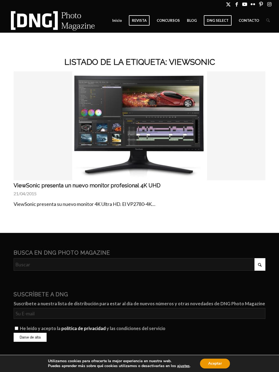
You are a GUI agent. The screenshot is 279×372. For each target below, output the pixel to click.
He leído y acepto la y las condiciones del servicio (92, 328)
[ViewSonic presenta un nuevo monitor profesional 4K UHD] (139, 125)
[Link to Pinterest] (261, 4)
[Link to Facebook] (237, 4)
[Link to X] (228, 4)
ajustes (183, 366)
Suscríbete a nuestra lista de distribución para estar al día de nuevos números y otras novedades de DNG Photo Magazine (139, 303)
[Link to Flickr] (253, 4)
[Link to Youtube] (245, 4)
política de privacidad (83, 328)
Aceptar (215, 363)
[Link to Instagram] (269, 4)
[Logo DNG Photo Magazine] (51, 20)
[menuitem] (117, 20)
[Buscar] (268, 20)
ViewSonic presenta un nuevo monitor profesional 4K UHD (87, 185)
